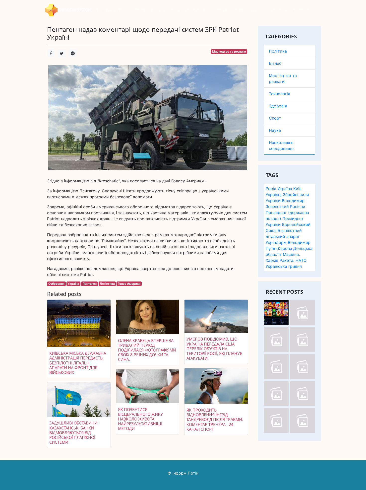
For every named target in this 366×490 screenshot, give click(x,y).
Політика (278, 51)
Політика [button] (106, 9)
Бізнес (275, 63)
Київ (297, 188)
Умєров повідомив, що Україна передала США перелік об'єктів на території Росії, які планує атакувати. (214, 348)
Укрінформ (276, 242)
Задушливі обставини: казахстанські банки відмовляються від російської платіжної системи (73, 432)
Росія (271, 188)
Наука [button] (253, 9)
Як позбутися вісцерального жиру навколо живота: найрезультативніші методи (140, 419)
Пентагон (89, 283)
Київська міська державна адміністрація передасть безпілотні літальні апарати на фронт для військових (77, 362)
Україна (284, 188)
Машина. (291, 254)
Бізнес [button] (125, 9)
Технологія (279, 93)
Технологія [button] (194, 9)
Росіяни (297, 206)
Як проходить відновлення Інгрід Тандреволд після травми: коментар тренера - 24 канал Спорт (214, 419)
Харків (272, 260)
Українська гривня (284, 266)
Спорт (275, 118)
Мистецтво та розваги (229, 51)
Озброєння (56, 283)
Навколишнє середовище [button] (288, 9)
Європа (285, 248)
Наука (275, 130)
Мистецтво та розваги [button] (157, 9)
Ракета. (287, 260)
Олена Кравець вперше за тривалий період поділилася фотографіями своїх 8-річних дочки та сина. (147, 350)
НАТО (301, 260)
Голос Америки (129, 283)
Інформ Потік (74, 9)
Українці (274, 194)
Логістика (107, 283)
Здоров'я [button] (218, 9)
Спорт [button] (237, 9)
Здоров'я (278, 105)
